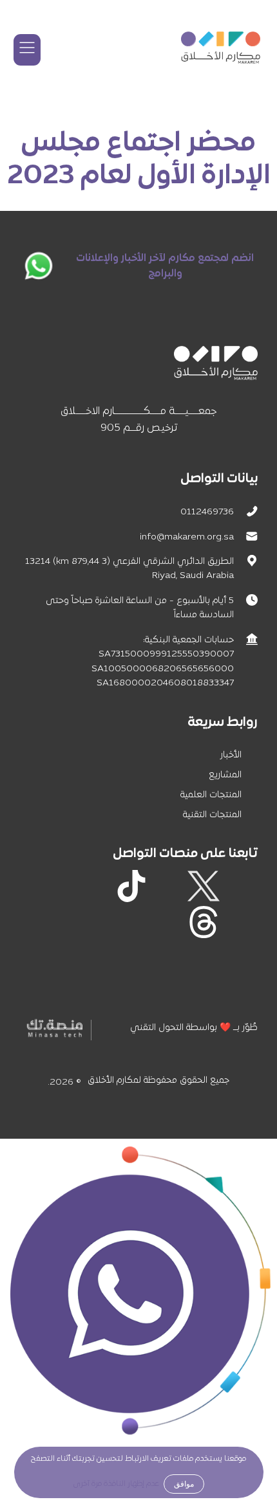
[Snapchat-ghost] (95, 886)
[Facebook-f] (240, 886)
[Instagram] (167, 886)
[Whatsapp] (240, 922)
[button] (27, 50)
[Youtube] (59, 886)
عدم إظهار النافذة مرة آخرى (116, 1483)
